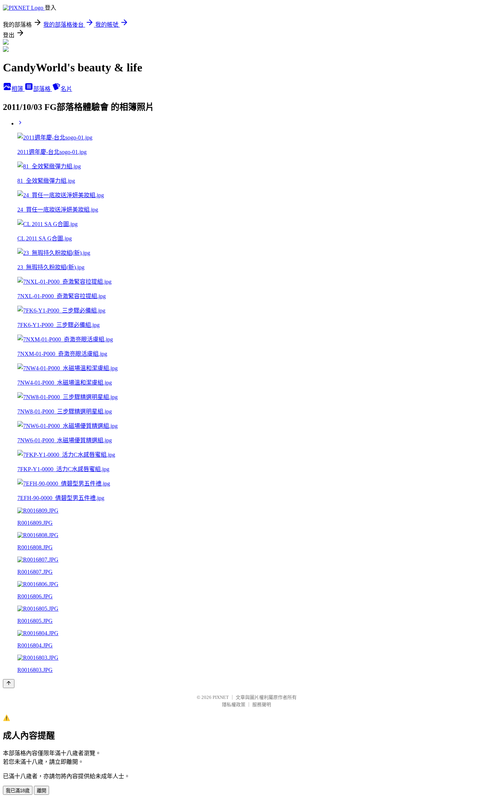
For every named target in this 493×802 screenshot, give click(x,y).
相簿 (18, 89)
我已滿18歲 (18, 790)
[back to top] (8, 683)
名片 (66, 89)
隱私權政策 (233, 704)
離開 (41, 790)
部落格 (42, 89)
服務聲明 (261, 704)
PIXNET (221, 697)
